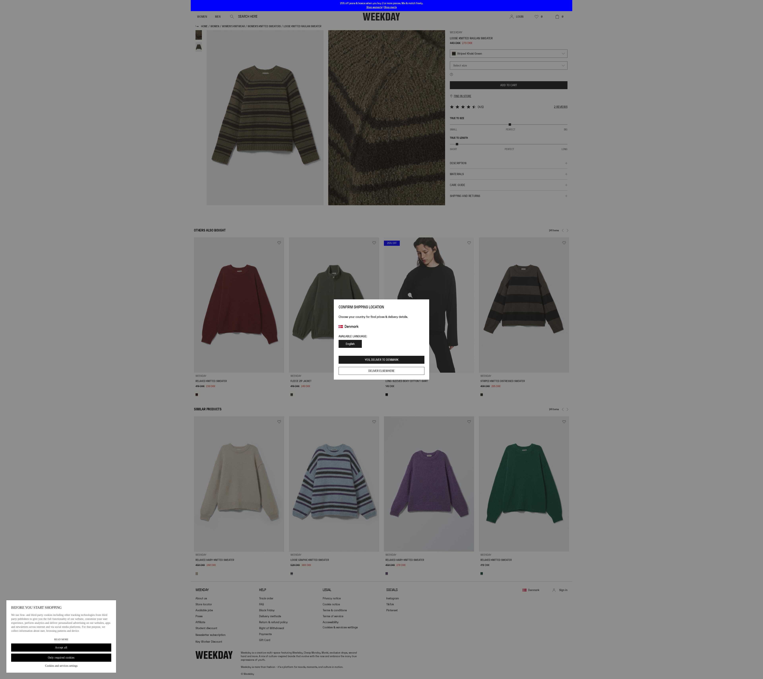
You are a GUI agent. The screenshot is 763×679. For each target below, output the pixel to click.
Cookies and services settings (61, 665)
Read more (61, 639)
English (350, 343)
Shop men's (390, 7)
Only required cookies (61, 657)
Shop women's (374, 7)
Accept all (61, 647)
